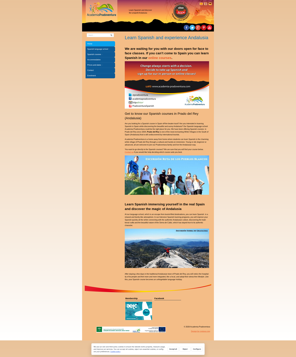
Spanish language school (97, 49)
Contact (90, 70)
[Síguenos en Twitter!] (192, 27)
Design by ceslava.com (200, 334)
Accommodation (94, 60)
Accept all (173, 349)
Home (89, 44)
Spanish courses (94, 54)
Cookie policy (115, 352)
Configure (197, 349)
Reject (185, 349)
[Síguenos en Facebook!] (209, 27)
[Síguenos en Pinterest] (204, 27)
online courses (159, 58)
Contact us (129, 152)
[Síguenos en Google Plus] (198, 27)
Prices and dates (94, 65)
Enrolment (91, 76)
